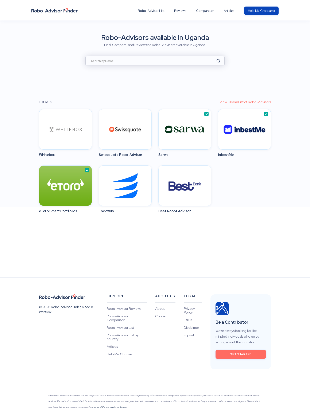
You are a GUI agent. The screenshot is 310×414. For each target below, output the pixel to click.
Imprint (189, 335)
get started (241, 354)
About (160, 309)
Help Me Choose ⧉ (261, 11)
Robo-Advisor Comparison (117, 318)
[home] (54, 10)
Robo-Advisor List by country (123, 337)
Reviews (180, 11)
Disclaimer (191, 328)
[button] (48, 102)
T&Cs (188, 320)
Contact (161, 316)
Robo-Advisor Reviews (124, 309)
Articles (229, 11)
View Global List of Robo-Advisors (245, 102)
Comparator (205, 11)
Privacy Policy (189, 310)
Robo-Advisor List (151, 11)
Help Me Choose (119, 354)
